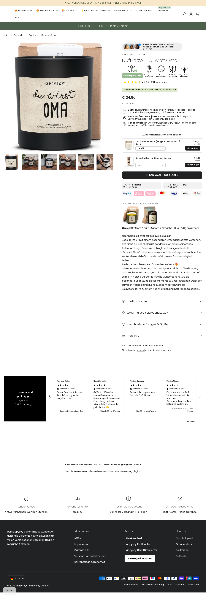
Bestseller (19, 35)
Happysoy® (21, 585)
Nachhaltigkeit (184, 538)
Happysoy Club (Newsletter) (141, 550)
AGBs (77, 538)
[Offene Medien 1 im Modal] (107, 48)
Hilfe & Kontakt (133, 538)
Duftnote (181, 556)
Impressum (81, 544)
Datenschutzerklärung (153, 584)
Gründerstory (184, 544)
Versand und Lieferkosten (89, 556)
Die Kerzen (182, 550)
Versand (141, 350)
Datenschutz (82, 550)
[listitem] (131, 215)
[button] (184, 14)
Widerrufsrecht (131, 584)
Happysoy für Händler (137, 544)
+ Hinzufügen (193, 148)
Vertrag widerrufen (140, 558)
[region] (125, 396)
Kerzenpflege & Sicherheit (89, 562)
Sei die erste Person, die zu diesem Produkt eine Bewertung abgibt (103, 471)
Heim (6, 35)
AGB (170, 584)
